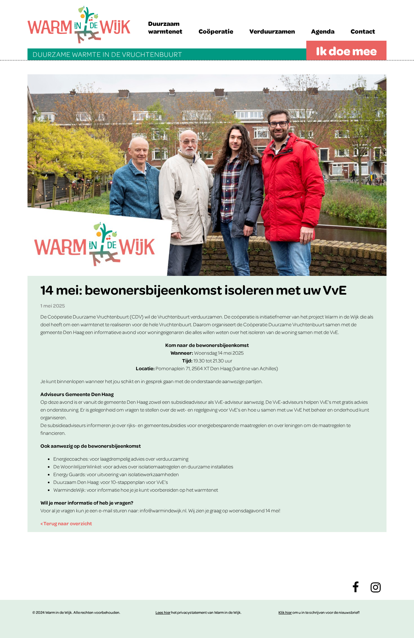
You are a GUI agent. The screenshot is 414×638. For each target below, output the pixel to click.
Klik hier (285, 612)
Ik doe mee (346, 50)
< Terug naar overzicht (66, 523)
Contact (363, 31)
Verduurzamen (272, 31)
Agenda (322, 31)
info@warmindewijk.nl (163, 510)
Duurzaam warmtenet (165, 27)
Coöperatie (216, 31)
